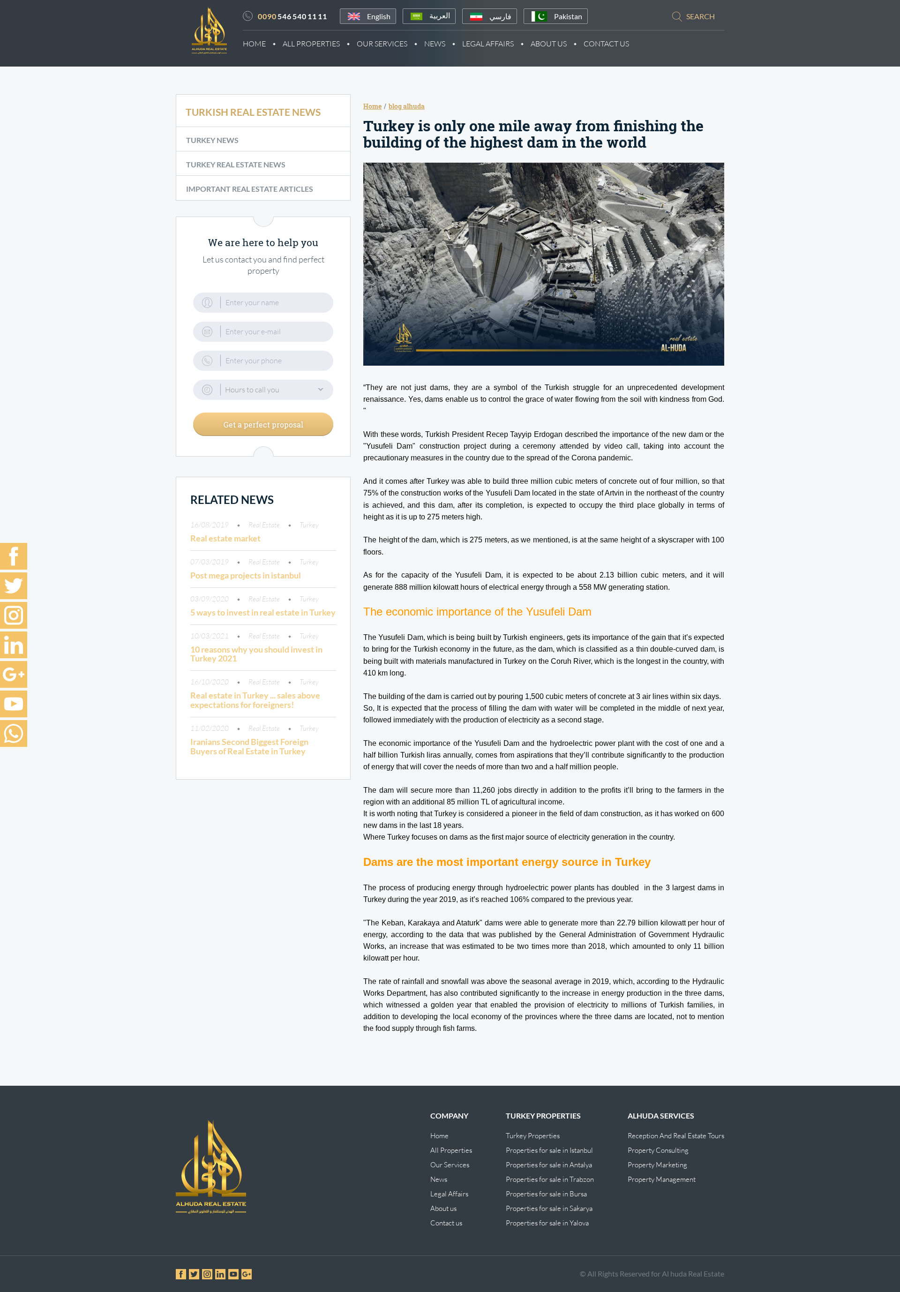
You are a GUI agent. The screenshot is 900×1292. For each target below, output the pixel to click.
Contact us (446, 1222)
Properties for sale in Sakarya (549, 1208)
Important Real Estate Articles (249, 188)
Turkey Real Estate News (235, 164)
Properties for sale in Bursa (546, 1193)
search (700, 16)
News (434, 43)
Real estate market (225, 538)
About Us (549, 43)
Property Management (662, 1179)
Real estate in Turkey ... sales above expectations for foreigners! (255, 700)
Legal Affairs (488, 43)
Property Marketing (657, 1164)
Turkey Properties (533, 1135)
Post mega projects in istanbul (245, 575)
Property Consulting (658, 1150)
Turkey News (212, 139)
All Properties (311, 43)
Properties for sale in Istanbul (549, 1150)
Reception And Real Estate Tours (676, 1135)
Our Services (382, 43)
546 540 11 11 (292, 16)
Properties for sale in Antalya (549, 1164)
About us (443, 1208)
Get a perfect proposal (263, 424)
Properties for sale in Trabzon (550, 1179)
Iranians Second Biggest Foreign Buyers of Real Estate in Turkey (249, 746)
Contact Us (606, 43)
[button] (263, 390)
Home (254, 43)
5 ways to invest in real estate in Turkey (263, 612)
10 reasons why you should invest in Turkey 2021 (256, 654)
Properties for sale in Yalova (547, 1222)
